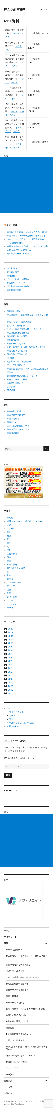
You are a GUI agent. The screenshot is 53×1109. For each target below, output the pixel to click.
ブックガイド (13, 386)
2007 (10, 690)
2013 (10, 668)
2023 (10, 632)
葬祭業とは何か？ (15, 311)
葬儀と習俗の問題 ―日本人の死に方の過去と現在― (27, 1047)
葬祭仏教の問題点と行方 (18, 354)
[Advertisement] (26, 185)
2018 (10, 650)
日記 (9, 525)
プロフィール (10, 937)
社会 (9, 589)
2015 (10, 661)
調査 (9, 535)
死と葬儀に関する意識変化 (19, 361)
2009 (10, 682)
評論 (6, 943)
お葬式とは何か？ (15, 383)
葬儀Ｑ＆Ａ (12, 422)
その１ (16, 33)
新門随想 (11, 275)
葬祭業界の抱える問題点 (18, 336)
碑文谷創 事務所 (15, 9)
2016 (10, 657)
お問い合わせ (13, 726)
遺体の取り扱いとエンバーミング (22, 376)
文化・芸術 (12, 596)
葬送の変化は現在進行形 (18, 332)
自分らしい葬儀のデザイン (19, 425)
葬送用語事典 (13, 433)
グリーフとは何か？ (16, 365)
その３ (12, 115)
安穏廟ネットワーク (16, 283)
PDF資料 (11, 390)
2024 (10, 628)
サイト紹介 (12, 604)
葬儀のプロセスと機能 (17, 379)
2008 (10, 686)
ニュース (11, 600)
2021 (10, 639)
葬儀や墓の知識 (14, 411)
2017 (10, 654)
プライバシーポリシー (27, 1101)
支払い (12, 719)
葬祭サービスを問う (16, 343)
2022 (10, 636)
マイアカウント (16, 712)
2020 (10, 643)
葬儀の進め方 (13, 418)
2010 (10, 679)
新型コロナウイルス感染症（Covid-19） (25, 521)
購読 (8, 775)
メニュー (44, 9)
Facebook (10, 790)
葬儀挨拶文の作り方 (16, 415)
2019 (10, 646)
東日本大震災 (13, 272)
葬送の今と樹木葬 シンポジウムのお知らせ (27, 232)
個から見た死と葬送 (16, 568)
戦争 (9, 543)
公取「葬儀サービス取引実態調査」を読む (26, 347)
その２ (8, 49)
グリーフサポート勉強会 (18, 279)
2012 (10, 672)
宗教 (9, 550)
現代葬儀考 (12, 268)
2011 (10, 675)
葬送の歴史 (12, 564)
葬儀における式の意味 (17, 350)
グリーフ (11, 586)
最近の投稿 (12, 225)
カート (12, 715)
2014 (10, 664)
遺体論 (10, 579)
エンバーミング (14, 582)
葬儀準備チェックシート (18, 429)
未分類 (10, 607)
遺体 (9, 575)
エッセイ (11, 528)
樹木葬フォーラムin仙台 (18, 253)
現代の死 (11, 358)
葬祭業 (10, 517)
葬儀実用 (8, 1080)
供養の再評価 (13, 340)
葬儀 (9, 557)
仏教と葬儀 (12, 553)
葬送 (9, 561)
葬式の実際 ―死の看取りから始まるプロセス (26, 957)
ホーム (7, 930)
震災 (9, 539)
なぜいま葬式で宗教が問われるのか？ (24, 329)
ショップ (11, 708)
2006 (10, 693)
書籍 (9, 593)
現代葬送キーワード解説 (18, 286)
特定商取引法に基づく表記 (21, 722)
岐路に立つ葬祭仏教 (16, 325)
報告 (9, 532)
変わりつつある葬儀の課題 (19, 322)
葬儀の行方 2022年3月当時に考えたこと (26, 235)
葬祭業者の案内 (14, 290)
